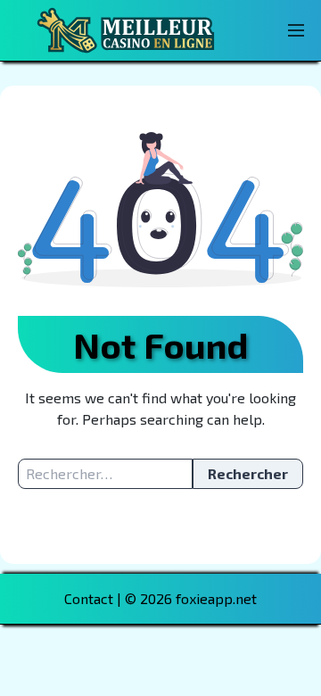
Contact (88, 598)
